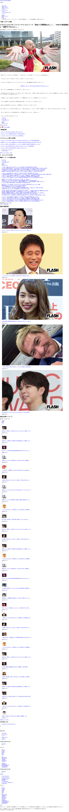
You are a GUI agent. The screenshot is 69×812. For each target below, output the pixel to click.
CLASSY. (3, 787)
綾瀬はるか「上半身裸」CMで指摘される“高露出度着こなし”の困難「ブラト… (16, 440)
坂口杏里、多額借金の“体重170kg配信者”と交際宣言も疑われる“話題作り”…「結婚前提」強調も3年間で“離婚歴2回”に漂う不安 (25, 190)
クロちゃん (4, 160)
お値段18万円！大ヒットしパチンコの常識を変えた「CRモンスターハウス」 (16, 188)
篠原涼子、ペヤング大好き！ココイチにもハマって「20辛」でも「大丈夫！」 (16, 179)
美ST (3, 754)
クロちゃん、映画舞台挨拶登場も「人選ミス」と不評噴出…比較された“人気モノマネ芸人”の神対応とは (21, 201)
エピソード (4, 159)
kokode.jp (3, 763)
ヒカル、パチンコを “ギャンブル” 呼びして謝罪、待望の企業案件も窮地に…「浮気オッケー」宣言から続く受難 (22, 187)
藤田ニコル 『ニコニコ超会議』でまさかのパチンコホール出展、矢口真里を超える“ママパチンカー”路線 (21, 184)
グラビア (3, 11)
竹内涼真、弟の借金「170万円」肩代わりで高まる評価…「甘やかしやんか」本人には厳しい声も (19, 193)
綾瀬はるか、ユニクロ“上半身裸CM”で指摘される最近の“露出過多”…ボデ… (16, 499)
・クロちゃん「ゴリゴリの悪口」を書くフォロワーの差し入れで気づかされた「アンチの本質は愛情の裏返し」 (20, 140)
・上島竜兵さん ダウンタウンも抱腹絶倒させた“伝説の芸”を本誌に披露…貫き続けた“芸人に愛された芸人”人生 (20, 142)
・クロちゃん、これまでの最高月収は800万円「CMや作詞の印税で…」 (13, 133)
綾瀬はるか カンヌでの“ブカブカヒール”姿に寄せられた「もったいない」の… (16, 489)
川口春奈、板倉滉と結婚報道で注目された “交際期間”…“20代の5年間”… (15, 666)
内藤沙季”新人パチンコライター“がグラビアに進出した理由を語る (14, 185)
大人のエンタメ (8, 12)
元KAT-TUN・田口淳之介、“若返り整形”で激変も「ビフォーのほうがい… (15, 519)
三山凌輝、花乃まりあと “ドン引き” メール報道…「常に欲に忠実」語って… (16, 627)
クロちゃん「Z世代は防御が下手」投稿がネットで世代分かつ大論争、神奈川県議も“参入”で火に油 (20, 173)
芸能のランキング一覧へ (4, 719)
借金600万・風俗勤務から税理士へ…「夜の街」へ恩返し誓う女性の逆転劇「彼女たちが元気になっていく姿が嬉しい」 (23, 192)
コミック (3, 13)
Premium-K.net (4, 757)
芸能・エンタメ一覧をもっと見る (6, 152)
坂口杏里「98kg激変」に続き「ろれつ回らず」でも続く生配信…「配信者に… (16, 676)
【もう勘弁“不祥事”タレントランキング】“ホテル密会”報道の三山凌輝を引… (16, 588)
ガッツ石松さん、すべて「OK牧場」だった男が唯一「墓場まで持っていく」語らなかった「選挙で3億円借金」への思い (24, 194)
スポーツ (3, 739)
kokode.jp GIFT (4, 803)
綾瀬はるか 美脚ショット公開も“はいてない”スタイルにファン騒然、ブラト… (16, 430)
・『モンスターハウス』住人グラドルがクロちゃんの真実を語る (11, 135)
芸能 (3, 277)
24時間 (3, 420)
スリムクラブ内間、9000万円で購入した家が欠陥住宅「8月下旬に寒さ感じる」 (16, 182)
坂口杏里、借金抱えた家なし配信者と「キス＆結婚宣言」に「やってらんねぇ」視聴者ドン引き (19, 191)
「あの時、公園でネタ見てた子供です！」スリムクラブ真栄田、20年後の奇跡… (16, 366)
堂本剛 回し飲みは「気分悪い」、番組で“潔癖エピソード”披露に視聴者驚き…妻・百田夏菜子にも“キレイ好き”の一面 (23, 169)
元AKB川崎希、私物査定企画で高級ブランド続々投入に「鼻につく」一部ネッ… (16, 321)
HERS (3, 752)
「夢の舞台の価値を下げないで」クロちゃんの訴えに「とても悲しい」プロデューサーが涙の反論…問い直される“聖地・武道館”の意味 (26, 174)
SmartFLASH (4, 760)
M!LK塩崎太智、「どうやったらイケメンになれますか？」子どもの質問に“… (16, 412)
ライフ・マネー (5, 10)
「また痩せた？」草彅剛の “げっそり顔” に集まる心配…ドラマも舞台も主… (16, 470)
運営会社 (3, 780)
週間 (3, 421)
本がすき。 (4, 761)
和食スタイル (4, 758)
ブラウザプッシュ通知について (7, 782)
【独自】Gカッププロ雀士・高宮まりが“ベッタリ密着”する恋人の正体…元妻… (16, 696)
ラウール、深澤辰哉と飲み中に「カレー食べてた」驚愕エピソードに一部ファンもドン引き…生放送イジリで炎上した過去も (24, 168)
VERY (3, 750)
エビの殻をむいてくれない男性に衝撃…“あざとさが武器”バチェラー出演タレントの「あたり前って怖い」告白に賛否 (23, 170)
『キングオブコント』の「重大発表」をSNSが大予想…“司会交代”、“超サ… (16, 275)
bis (2, 756)
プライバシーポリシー (6, 778)
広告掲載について (5, 779)
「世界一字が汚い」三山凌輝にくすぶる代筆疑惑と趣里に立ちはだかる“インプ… (16, 637)
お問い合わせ (4, 783)
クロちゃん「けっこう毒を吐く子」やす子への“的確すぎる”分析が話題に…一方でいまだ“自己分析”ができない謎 (22, 177)
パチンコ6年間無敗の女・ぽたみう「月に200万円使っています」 (13, 186)
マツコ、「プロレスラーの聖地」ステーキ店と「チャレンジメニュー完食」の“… (16, 230)
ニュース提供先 (5, 781)
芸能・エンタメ (5, 6)
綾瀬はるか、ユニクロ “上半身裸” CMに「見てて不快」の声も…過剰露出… (15, 460)
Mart (3, 753)
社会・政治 (4, 5)
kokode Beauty (4, 764)
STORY (3, 751)
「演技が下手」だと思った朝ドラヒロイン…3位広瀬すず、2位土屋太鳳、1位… (16, 617)
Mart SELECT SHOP (5, 801)
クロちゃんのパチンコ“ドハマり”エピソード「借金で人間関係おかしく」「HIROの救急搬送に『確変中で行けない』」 (23, 181)
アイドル (3, 12)
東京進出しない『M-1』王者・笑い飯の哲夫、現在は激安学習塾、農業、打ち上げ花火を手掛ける (19, 180)
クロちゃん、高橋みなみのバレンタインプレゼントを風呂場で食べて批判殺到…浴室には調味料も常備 (20, 176)
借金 (3, 164)
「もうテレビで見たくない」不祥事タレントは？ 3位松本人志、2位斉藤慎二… (16, 509)
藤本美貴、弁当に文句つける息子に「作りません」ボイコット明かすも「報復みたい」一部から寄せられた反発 (22, 171)
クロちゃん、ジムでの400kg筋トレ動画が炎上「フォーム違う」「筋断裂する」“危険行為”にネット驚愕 (21, 175)
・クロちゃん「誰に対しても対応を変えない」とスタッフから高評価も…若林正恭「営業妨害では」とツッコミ (20, 144)
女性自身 (3, 759)
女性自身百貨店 (5, 802)
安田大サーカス (5, 165)
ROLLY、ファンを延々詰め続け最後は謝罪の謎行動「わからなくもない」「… (16, 450)
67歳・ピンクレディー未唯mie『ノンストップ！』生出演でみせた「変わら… (16, 607)
